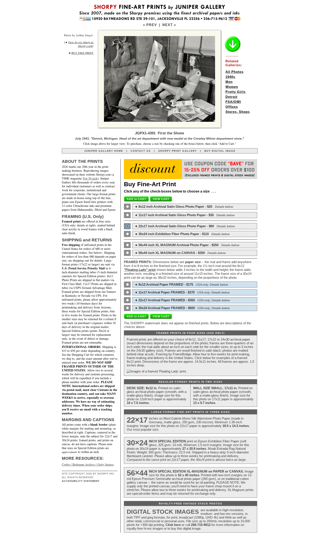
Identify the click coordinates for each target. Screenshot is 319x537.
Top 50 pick (90, 178)
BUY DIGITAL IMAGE (219, 151)
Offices (231, 107)
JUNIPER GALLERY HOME (103, 151)
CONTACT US (141, 151)
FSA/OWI (233, 102)
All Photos (234, 72)
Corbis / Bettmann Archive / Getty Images (88, 464)
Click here (173, 525)
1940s (230, 77)
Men (229, 82)
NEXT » (169, 25)
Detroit (231, 97)
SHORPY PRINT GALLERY (177, 151)
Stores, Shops (237, 112)
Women (231, 87)
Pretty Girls (235, 92)
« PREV (150, 25)
